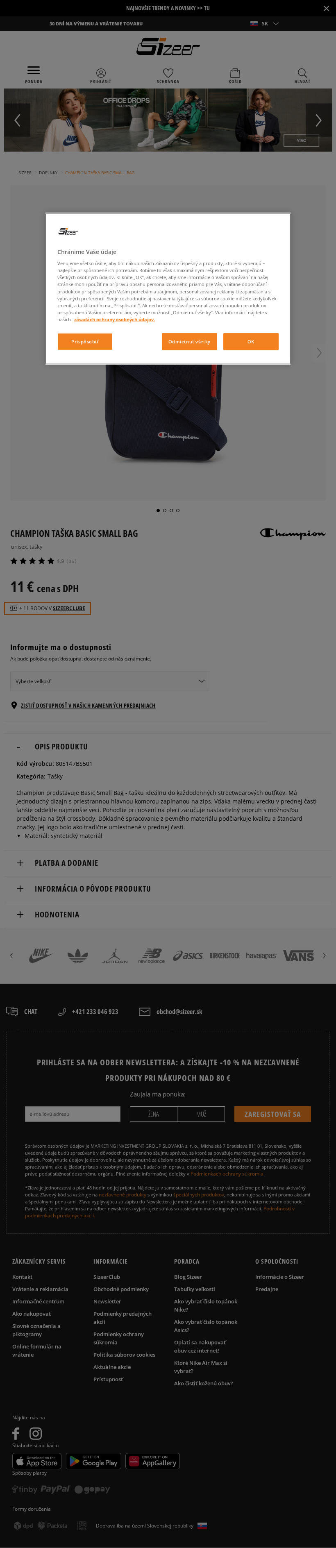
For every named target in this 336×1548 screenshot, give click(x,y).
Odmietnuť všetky (189, 341)
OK (250, 341)
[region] (168, 288)
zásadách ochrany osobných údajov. (114, 319)
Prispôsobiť (84, 341)
